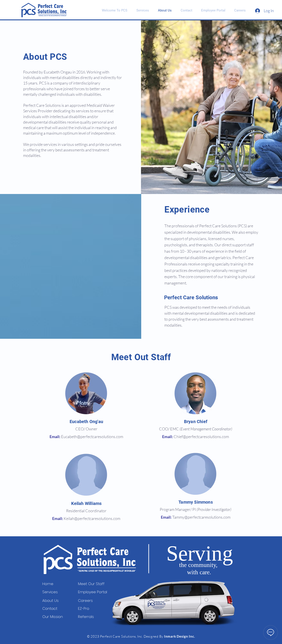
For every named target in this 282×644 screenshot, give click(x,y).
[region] (86, 393)
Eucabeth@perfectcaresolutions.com (92, 436)
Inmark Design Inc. (179, 636)
